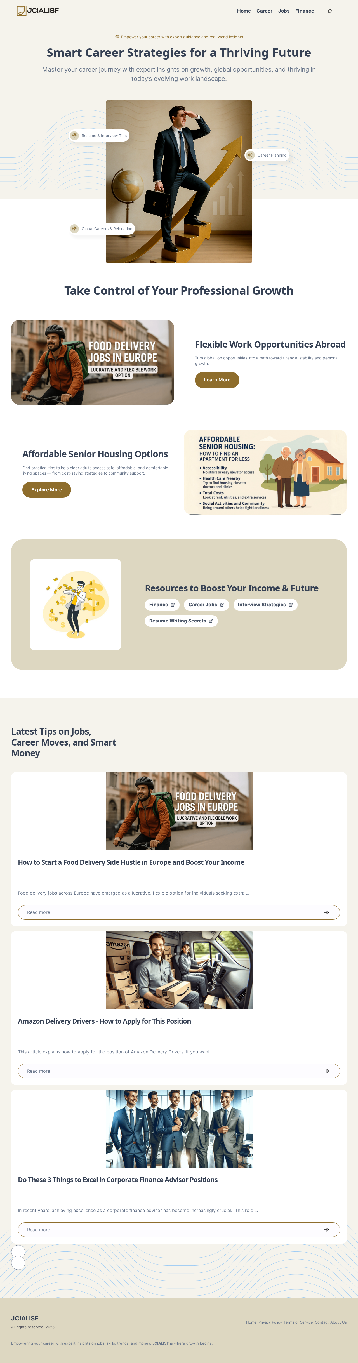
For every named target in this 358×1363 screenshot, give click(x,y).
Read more (38, 912)
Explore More (46, 489)
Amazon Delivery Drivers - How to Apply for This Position (104, 1020)
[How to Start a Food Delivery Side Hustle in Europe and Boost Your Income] (179, 811)
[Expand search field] (329, 11)
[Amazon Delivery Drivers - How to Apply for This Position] (179, 970)
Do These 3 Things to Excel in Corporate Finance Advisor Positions (118, 1179)
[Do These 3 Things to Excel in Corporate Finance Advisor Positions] (179, 1129)
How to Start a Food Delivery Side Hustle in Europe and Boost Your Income (131, 862)
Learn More (217, 380)
